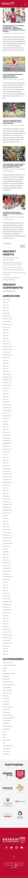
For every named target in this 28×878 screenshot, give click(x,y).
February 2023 (7, 404)
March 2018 (6, 560)
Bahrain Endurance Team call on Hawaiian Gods (13, 214)
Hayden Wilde (7, 687)
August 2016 (6, 612)
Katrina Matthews (8, 715)
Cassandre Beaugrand (9, 673)
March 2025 (6, 341)
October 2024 (7, 352)
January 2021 (6, 471)
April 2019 (5, 524)
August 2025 (6, 327)
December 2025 (7, 316)
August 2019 (6, 513)
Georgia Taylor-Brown (9, 684)
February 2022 (7, 435)
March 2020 (6, 496)
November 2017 (7, 571)
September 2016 (7, 610)
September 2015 (7, 643)
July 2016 (5, 615)
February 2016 (7, 629)
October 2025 (7, 321)
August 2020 (6, 485)
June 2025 (6, 332)
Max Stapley (6, 729)
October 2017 (6, 574)
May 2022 (5, 427)
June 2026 (6, 305)
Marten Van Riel (7, 726)
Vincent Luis (6, 754)
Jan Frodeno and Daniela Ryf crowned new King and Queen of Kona (14, 165)
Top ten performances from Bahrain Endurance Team (13, 76)
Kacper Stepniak (7, 707)
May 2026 (5, 307)
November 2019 (7, 504)
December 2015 (7, 635)
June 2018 (6, 551)
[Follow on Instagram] (16, 847)
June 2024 (6, 363)
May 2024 (5, 366)
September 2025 (7, 324)
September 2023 (7, 385)
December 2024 (7, 346)
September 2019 (7, 510)
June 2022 (6, 424)
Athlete (5, 668)
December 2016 (7, 601)
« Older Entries (7, 243)
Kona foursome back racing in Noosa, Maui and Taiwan (12, 122)
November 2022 (7, 410)
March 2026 (6, 313)
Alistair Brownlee (7, 662)
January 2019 (6, 532)
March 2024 (6, 371)
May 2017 (5, 587)
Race (4, 737)
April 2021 (5, 463)
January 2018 (6, 565)
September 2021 (7, 449)
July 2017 (5, 582)
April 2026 (6, 310)
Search (22, 246)
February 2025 (7, 343)
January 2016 (6, 632)
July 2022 (5, 421)
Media (4, 732)
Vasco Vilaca (6, 751)
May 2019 (5, 521)
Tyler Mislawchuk (8, 745)
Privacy (7, 865)
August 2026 (6, 299)
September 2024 (7, 355)
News (22, 33)
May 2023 (5, 396)
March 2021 (6, 465)
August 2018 (6, 546)
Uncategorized (7, 748)
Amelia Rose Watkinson (9, 665)
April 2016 (6, 623)
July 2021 (5, 454)
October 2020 (7, 479)
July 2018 (5, 549)
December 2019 (7, 501)
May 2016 (5, 621)
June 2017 (5, 585)
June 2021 (5, 457)
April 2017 (5, 590)
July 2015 (5, 648)
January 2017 (6, 599)
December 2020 (7, 474)
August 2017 (6, 579)
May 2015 (5, 654)
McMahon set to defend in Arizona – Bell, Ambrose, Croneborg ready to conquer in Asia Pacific (14, 28)
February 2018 (7, 562)
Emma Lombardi (7, 682)
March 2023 (6, 402)
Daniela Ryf (6, 676)
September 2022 (7, 416)
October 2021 (6, 446)
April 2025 (6, 338)
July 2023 (5, 391)
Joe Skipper (6, 704)
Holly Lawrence (7, 693)
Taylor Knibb (6, 740)
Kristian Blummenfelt (9, 718)
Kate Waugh (6, 709)
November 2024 (7, 349)
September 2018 (7, 543)
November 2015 (7, 637)
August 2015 (6, 646)
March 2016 (6, 626)
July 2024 (5, 360)
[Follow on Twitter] (11, 847)
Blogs (4, 671)
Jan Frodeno (8, 171)
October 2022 (7, 413)
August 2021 (6, 452)
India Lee (5, 695)
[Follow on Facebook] (6, 847)
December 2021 (7, 440)
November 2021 (7, 443)
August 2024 (6, 357)
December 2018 (7, 535)
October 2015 (6, 640)
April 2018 (6, 557)
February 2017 (7, 596)
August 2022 (6, 418)
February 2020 (7, 499)
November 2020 (7, 477)
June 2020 (6, 488)
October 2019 (6, 507)
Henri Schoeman (7, 690)
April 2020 (6, 493)
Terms (22, 863)
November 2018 (7, 537)
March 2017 (6, 593)
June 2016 (6, 618)
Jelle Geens (6, 701)
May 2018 (5, 554)
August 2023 (6, 388)
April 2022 (6, 429)
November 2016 (7, 604)
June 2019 (5, 518)
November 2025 (7, 318)
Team (4, 743)
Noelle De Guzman (9, 33)
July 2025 (5, 330)
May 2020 (5, 490)
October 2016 (6, 607)
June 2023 (6, 393)
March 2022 (6, 432)
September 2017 (7, 576)
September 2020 (7, 482)
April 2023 (6, 399)
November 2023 (7, 379)
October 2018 (6, 540)
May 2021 (5, 460)
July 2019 (5, 515)
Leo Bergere (6, 723)
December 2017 (7, 568)
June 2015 (5, 651)
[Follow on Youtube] (21, 847)
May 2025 (5, 335)
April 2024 (6, 368)
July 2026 (5, 302)
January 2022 (6, 438)
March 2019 (6, 526)
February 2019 (7, 529)
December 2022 (7, 407)
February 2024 (7, 374)
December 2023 (7, 377)
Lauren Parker (7, 720)
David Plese (6, 679)
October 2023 (7, 382)
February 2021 (7, 468)
